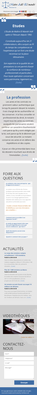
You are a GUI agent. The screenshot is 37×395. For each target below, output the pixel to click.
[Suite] (19, 82)
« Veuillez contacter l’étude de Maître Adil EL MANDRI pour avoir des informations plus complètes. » (18, 208)
